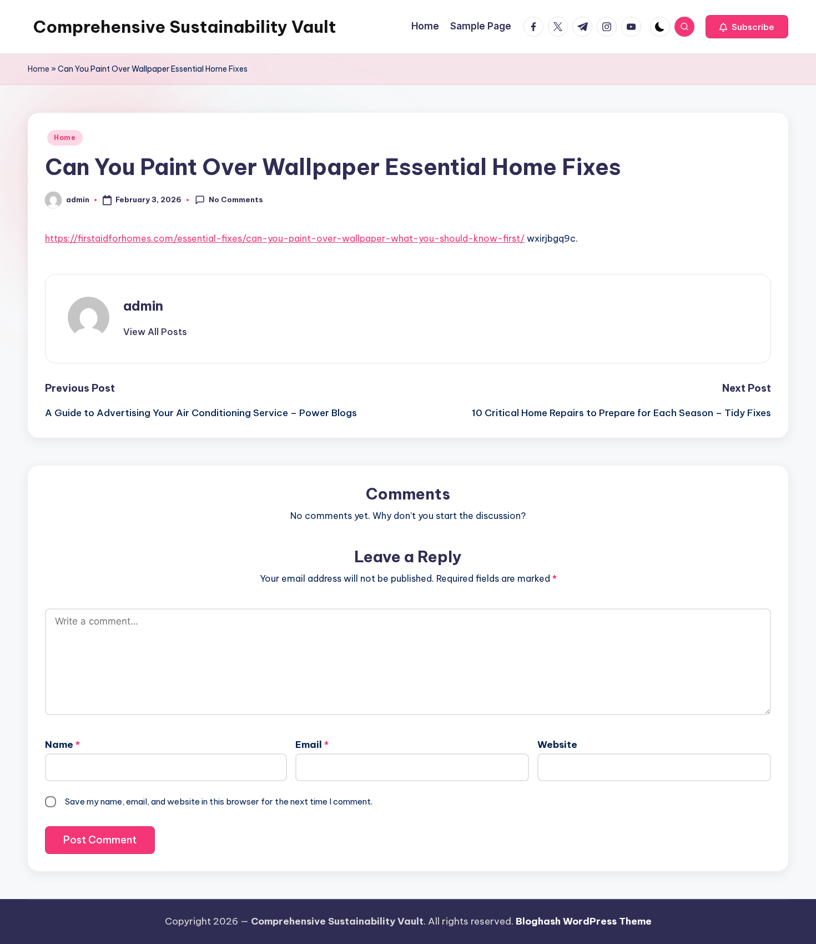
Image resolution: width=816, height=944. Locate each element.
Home (38, 69)
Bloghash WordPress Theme (584, 921)
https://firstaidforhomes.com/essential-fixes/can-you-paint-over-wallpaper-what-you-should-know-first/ (285, 238)
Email (312, 744)
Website (557, 744)
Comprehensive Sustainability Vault (184, 26)
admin (143, 305)
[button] (747, 26)
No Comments (236, 199)
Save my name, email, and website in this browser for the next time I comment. (218, 801)
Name (62, 744)
